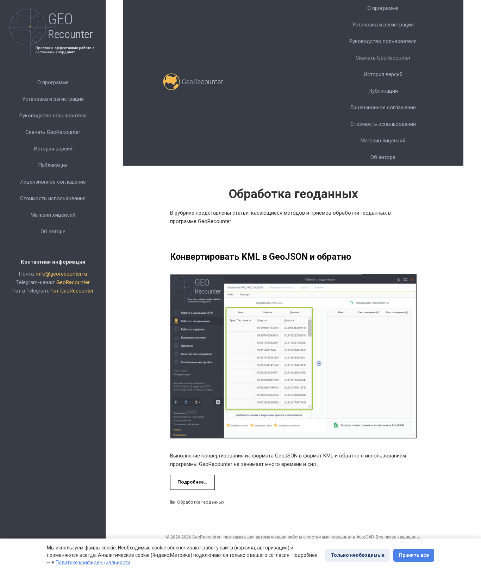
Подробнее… (192, 482)
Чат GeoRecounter (72, 291)
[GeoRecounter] (196, 82)
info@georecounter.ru (61, 274)
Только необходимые (358, 555)
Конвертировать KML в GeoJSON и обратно (260, 257)
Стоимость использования (53, 198)
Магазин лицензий (53, 215)
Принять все (414, 555)
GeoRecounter (73, 282)
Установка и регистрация (53, 99)
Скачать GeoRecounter (52, 132)
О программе (53, 82)
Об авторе (52, 231)
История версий (53, 149)
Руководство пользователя (53, 115)
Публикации (53, 165)
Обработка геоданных (200, 502)
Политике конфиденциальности (93, 562)
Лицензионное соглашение (53, 182)
